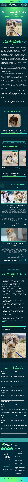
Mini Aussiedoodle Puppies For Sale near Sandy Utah (14, 412)
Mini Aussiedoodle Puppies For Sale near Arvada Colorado (12, 391)
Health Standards (18, 473)
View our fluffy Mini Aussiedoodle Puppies (14, 102)
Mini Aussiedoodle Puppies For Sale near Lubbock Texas (14, 433)
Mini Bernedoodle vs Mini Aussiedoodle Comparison (14, 206)
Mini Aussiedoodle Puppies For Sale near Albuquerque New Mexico (13, 405)
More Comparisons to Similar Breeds (13, 224)
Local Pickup (17, 448)
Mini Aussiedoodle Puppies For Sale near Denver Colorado (12, 382)
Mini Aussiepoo (6, 296)
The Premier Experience (20, 444)
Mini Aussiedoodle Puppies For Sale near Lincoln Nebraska (12, 429)
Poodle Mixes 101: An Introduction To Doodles (14, 244)
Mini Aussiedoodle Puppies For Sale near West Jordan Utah (13, 421)
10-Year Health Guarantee (20, 467)
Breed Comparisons (19, 463)
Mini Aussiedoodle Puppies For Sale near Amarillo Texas (14, 409)
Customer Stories (18, 453)
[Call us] (22, 5)
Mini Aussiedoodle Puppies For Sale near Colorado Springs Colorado (12, 400)
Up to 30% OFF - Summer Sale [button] (14, 1)
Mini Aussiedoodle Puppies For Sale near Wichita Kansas (14, 425)
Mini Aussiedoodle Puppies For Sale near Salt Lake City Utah (13, 416)
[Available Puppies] (5, 5)
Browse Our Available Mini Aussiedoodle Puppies (11, 174)
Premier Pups (4, 439)
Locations (10, 439)
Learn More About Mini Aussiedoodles (10, 328)
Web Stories (17, 456)
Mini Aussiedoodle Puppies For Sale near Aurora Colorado (12, 386)
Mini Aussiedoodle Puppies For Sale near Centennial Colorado (13, 372)
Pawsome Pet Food (19, 472)
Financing (17, 445)
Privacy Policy (22, 480)
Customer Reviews (19, 450)
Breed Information (18, 460)
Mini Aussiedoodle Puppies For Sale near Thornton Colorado (12, 396)
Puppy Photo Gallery (19, 451)
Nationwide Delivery (19, 447)
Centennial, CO (18, 439)
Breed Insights (18, 461)
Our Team (17, 454)
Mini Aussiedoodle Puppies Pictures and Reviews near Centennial (14, 131)
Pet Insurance (18, 468)
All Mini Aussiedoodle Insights (13, 260)
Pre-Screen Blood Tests (20, 470)
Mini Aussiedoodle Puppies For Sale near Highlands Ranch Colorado (12, 377)
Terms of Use (21, 478)
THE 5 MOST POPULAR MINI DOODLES (12, 320)
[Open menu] (2, 5)
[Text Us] (25, 5)
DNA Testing (17, 475)
